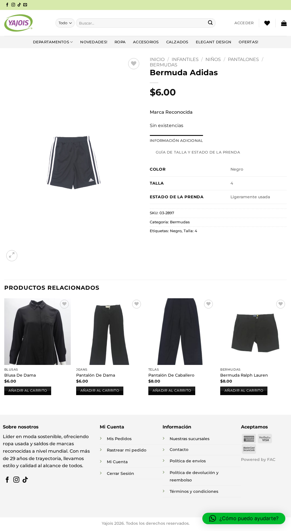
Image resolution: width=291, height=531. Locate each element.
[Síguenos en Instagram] (13, 5)
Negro (176, 231)
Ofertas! (248, 42)
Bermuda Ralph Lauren (244, 375)
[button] (244, 23)
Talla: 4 (190, 231)
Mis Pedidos (119, 438)
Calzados (177, 42)
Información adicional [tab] (176, 140)
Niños (213, 59)
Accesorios (146, 42)
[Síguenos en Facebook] (7, 5)
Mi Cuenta (117, 461)
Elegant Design (214, 42)
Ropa (120, 42)
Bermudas (163, 65)
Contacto (179, 449)
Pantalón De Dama (95, 375)
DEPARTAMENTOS (51, 42)
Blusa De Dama (20, 375)
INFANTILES (185, 59)
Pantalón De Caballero (171, 375)
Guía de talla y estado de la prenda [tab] (198, 152)
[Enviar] (210, 23)
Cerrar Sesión (120, 473)
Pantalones (243, 59)
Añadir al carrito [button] (28, 391)
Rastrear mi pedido (126, 450)
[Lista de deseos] (267, 23)
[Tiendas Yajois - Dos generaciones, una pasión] (18, 22)
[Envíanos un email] (25, 5)
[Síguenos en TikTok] (19, 5)
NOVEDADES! (93, 42)
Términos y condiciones (194, 491)
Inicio (157, 59)
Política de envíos (188, 460)
